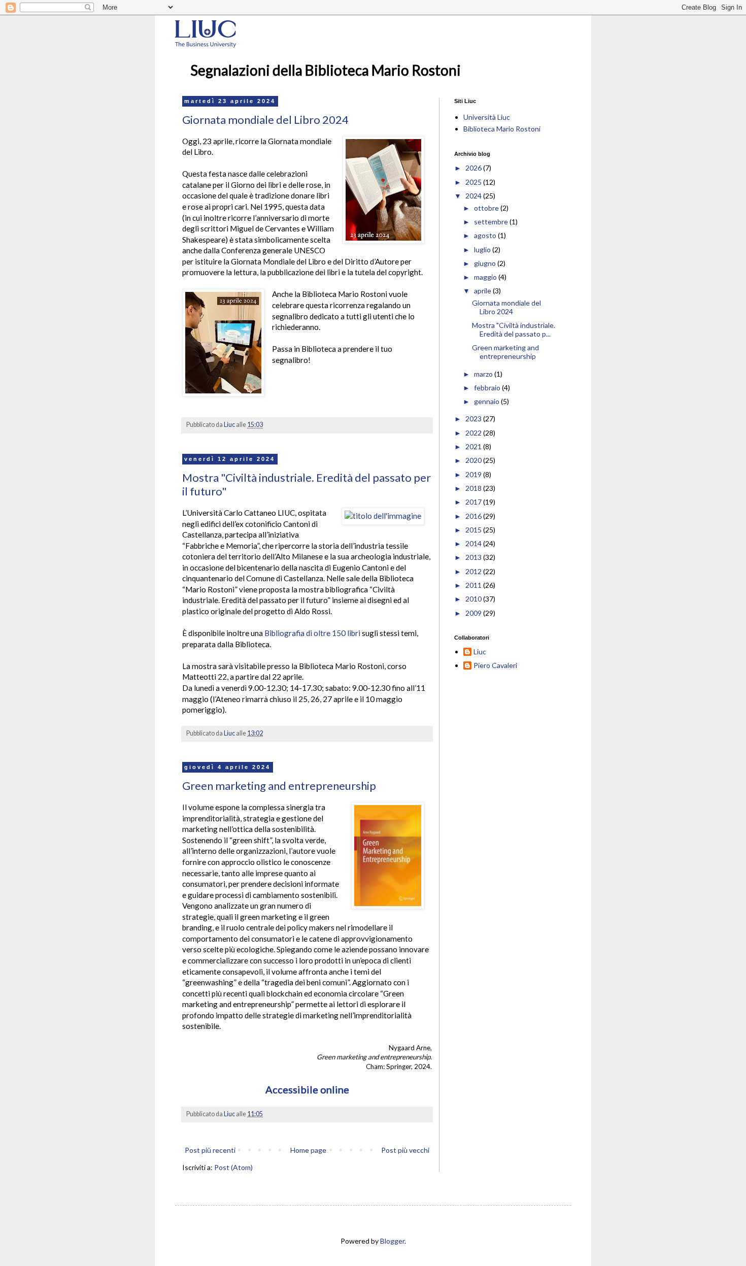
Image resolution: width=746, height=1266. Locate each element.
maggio (486, 277)
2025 (474, 182)
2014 (474, 543)
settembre (492, 221)
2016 (474, 516)
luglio (483, 249)
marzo (484, 374)
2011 (474, 585)
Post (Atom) (233, 1167)
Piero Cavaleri (495, 665)
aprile (483, 290)
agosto (486, 235)
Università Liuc (486, 117)
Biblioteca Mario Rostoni (501, 128)
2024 (474, 195)
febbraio (488, 387)
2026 (474, 167)
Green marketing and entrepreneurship (279, 785)
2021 (474, 446)
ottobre (487, 208)
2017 (474, 501)
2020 (474, 460)
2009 (474, 613)
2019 (474, 474)
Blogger (392, 1241)
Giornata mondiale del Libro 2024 (265, 119)
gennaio (487, 401)
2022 (474, 432)
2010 (474, 598)
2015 (474, 529)
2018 (474, 488)
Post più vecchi (405, 1150)
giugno (485, 263)
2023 (474, 418)
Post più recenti (210, 1150)
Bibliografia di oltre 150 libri (312, 633)
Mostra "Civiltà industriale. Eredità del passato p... (513, 329)
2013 (474, 557)
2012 (474, 571)
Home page (308, 1150)
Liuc (479, 652)
